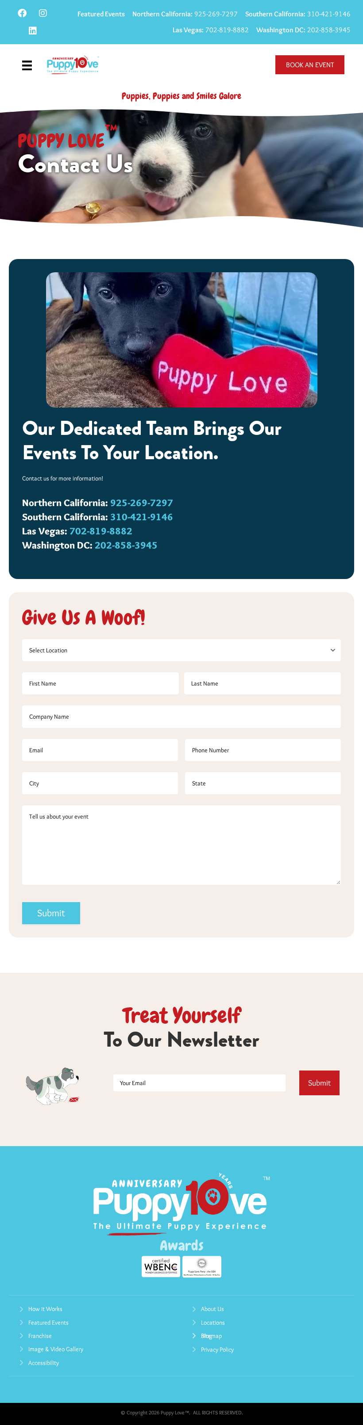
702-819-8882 (211, 30)
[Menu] (27, 64)
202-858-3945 (303, 30)
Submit (51, 913)
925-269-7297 (185, 14)
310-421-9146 (298, 14)
